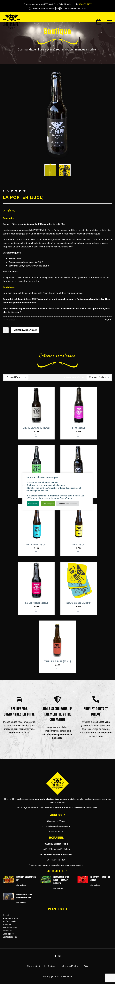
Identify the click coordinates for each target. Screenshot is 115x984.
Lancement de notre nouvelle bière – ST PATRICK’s (61, 880)
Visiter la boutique (25, 330)
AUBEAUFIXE (66, 976)
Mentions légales (70, 966)
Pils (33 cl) (79, 544)
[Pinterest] (12, 191)
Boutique (7, 924)
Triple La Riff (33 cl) (57, 661)
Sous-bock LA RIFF (78, 603)
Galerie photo (8, 934)
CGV (86, 966)
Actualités (7, 931)
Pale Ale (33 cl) (36, 544)
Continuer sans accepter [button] (67, 504)
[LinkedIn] (20, 191)
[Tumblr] (16, 191)
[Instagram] (60, 8)
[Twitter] (7, 191)
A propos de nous (10, 918)
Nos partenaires (10, 927)
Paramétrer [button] (32, 504)
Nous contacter (34, 966)
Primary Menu (109, 22)
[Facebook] (55, 8)
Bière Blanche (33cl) (36, 428)
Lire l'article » (21, 885)
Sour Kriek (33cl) (36, 603)
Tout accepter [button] (48, 504)
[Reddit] (24, 191)
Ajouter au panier (36, 435)
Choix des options (78, 610)
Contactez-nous (10, 937)
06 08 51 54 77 (85, 4)
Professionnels (9, 921)
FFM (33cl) (78, 428)
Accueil (6, 915)
